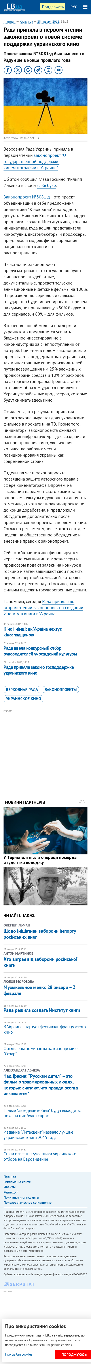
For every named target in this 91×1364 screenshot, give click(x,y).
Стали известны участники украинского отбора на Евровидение (40, 1156)
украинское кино (23, 698)
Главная (9, 21)
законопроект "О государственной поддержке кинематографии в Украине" (35, 161)
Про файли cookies (18, 1354)
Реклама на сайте (17, 1182)
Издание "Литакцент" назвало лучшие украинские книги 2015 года (38, 1134)
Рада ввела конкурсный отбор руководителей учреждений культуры (40, 651)
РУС (73, 6)
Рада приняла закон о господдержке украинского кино (39, 670)
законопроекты (61, 689)
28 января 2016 (48, 22)
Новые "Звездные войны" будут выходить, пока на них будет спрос (42, 1113)
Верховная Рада (22, 689)
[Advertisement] (45, 749)
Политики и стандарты (21, 1197)
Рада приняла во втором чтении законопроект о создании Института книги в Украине (43, 608)
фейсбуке (46, 185)
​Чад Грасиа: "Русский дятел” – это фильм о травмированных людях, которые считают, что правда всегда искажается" (41, 1085)
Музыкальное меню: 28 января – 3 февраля (39, 990)
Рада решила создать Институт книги (42, 1010)
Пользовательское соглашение (27, 1202)
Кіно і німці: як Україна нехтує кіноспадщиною (33, 632)
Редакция (11, 1192)
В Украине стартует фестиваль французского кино (45, 1029)
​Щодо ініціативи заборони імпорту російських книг (40, 934)
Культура (26, 21)
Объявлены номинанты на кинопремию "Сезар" (40, 1051)
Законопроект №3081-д (27, 197)
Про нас (10, 1176)
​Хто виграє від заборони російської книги (40, 962)
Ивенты (9, 1187)
